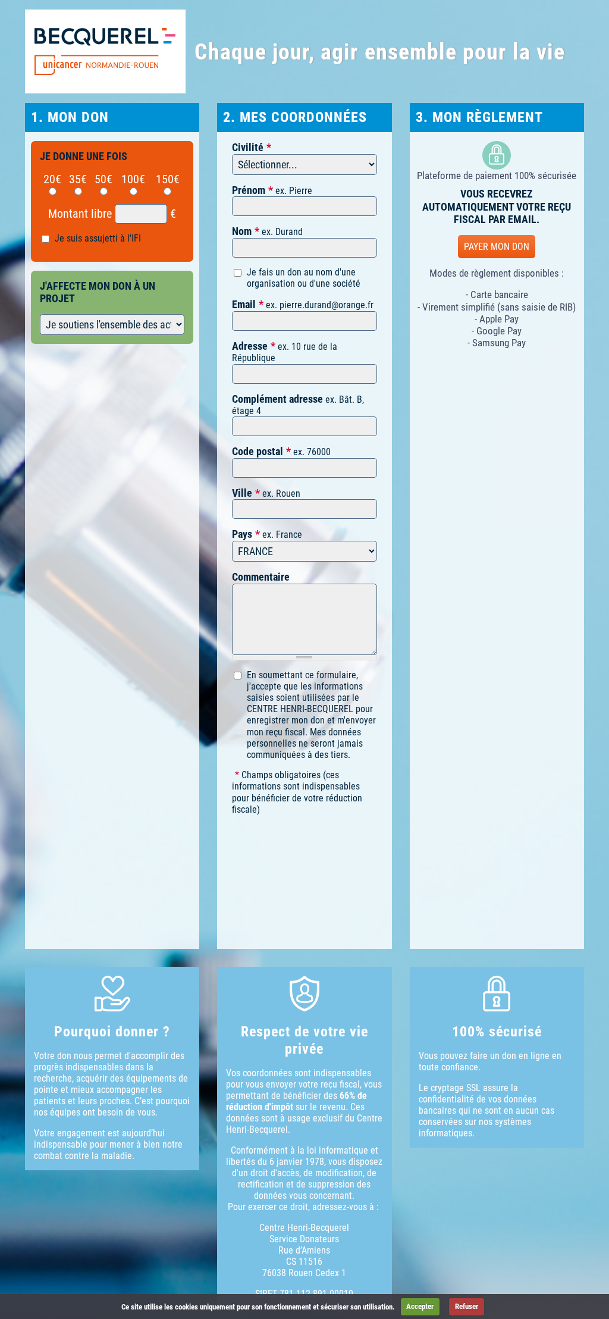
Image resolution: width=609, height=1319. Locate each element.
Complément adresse (277, 399)
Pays (242, 534)
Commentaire (261, 577)
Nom (242, 231)
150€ (168, 179)
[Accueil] (105, 51)
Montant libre (80, 213)
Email (244, 304)
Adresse (250, 346)
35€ (78, 179)
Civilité (247, 147)
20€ (52, 179)
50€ (103, 179)
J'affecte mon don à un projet (97, 292)
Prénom (248, 190)
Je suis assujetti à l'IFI (98, 238)
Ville (242, 493)
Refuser (466, 1306)
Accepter (420, 1306)
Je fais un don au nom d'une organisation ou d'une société (303, 278)
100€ (133, 179)
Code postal (257, 451)
